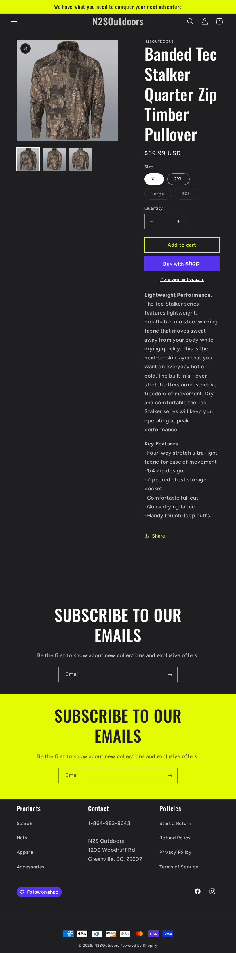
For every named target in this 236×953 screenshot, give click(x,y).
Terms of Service (178, 867)
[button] (14, 21)
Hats (22, 837)
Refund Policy (175, 837)
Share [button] (158, 536)
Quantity (153, 208)
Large (161, 195)
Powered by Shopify (138, 945)
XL (154, 179)
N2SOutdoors (106, 945)
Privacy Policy (175, 852)
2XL (178, 179)
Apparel (26, 852)
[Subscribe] (170, 675)
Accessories (31, 867)
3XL (189, 195)
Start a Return (175, 823)
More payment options (182, 279)
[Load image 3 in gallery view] (80, 159)
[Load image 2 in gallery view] (54, 159)
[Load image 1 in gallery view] (28, 159)
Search (25, 823)
